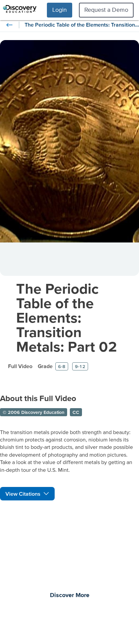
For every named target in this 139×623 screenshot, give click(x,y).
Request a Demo (106, 9)
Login (59, 9)
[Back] (9, 25)
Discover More (69, 595)
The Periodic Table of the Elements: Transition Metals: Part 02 (66, 317)
